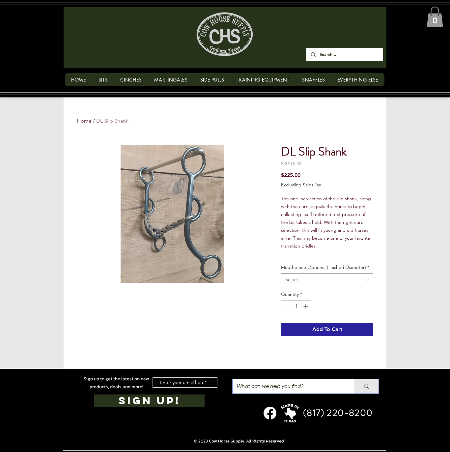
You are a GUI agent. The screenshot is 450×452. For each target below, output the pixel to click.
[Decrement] (286, 306)
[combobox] (327, 280)
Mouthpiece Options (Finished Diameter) (325, 267)
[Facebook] (270, 413)
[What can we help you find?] (366, 386)
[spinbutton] (296, 306)
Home (84, 121)
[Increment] (306, 306)
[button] (434, 17)
